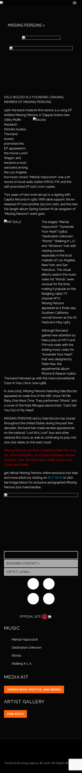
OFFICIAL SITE (30, 616)
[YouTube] (48, 749)
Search (74, 554)
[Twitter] (38, 749)
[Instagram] (43, 749)
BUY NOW (55, 477)
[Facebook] (33, 749)
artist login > (18, 572)
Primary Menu (74, 3)
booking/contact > (23, 563)
